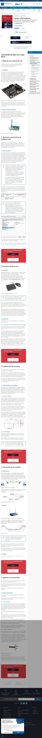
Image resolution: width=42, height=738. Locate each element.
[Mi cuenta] (40, 4)
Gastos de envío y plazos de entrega (23, 714)
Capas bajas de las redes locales (34, 84)
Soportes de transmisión (34, 76)
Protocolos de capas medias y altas (34, 89)
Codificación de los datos (35, 72)
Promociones (35, 711)
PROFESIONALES (28, 722)
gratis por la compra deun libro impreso (5, 693)
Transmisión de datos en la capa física (35, 63)
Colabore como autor (7, 714)
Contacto (19, 715)
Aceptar (38, 699)
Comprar (13, 254)
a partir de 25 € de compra (26, 693)
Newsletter (35, 710)
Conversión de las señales (35, 74)
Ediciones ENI (9, 4)
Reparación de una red (35, 93)
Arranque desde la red (36, 69)
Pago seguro (20, 711)
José (18, 25)
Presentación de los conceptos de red (34, 58)
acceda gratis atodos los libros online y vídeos (16, 693)
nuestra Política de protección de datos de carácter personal (9, 699)
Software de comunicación (21, 683)
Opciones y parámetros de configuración (36, 68)
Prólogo (32, 55)
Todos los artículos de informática (7, 711)
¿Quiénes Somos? (6, 712)
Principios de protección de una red (35, 92)
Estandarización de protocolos (8, 683)
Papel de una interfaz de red (36, 65)
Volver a (20, 32)
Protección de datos (7, 715)
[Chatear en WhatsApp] (21, 4)
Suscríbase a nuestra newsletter (9, 699)
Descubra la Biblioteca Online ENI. (21, 0)
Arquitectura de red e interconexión (35, 82)
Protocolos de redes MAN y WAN (34, 87)
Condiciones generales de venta (9, 717)
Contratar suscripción (13, 259)
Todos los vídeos (36, 713)
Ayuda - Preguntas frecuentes (23, 710)
